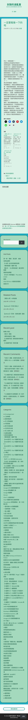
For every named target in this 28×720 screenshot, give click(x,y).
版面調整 (6, 658)
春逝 (5, 279)
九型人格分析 (7, 513)
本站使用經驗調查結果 (10, 651)
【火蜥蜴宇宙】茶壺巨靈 (11, 343)
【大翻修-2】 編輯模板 (10, 588)
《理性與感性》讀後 (9, 336)
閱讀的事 (7, 696)
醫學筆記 (7, 693)
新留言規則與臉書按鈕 (10, 644)
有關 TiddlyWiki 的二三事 (11, 539)
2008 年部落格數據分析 (11, 606)
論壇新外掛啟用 (8, 677)
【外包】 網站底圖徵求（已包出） (14, 581)
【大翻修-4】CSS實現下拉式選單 (13, 593)
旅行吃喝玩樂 (9, 426)
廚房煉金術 (8, 419)
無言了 (8, 176)
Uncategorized (9, 414)
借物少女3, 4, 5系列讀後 (12, 360)
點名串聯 (7, 572)
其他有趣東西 (10, 173)
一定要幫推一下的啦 (9, 509)
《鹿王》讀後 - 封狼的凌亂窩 (13, 358)
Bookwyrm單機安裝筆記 (11, 611)
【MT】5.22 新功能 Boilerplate (13, 459)
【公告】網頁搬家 (9, 579)
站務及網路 (8, 433)
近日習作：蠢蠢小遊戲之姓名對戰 (13, 562)
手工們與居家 (9, 421)
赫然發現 (6, 679)
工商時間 (7, 416)
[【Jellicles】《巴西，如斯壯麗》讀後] (8, 158)
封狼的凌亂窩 (14, 4)
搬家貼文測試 (7, 634)
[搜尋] (21, 242)
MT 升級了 (7, 621)
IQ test (6, 495)
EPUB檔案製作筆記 (9, 616)
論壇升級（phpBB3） (10, 674)
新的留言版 (7, 646)
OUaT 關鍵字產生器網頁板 (11, 500)
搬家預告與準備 (8, 637)
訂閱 (23, 716)
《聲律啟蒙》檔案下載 (10, 266)
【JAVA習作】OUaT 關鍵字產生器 (13, 439)
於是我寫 (7, 423)
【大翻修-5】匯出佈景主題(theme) (14, 595)
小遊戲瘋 (6, 530)
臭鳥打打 (6, 284)
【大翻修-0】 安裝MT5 (10, 584)
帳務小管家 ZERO (9, 535)
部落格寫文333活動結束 (11, 684)
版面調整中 (7, 660)
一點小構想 (7, 511)
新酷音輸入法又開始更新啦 (11, 537)
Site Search (7, 239)
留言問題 (6, 663)
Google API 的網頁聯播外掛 (12, 488)
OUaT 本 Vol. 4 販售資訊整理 (12, 281)
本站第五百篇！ (8, 653)
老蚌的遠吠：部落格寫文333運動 (13, 668)
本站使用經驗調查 (9, 649)
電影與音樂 (8, 698)
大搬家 (5, 627)
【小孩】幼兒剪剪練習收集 (11, 263)
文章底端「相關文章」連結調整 (13, 642)
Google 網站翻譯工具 (10, 490)
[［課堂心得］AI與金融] (8, 141)
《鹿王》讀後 (7, 334)
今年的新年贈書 (8, 516)
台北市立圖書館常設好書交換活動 (13, 523)
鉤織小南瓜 (7, 331)
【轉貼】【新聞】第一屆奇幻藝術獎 (14, 470)
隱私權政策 (14, 709)
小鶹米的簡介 (7, 532)
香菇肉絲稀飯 (7, 272)
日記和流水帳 (9, 428)
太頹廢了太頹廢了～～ (10, 525)
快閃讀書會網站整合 (9, 630)
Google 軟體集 (8, 493)
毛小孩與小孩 (9, 431)
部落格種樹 (7, 565)
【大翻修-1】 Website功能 (11, 586)
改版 (5, 639)
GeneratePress (14, 717)
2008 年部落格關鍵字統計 (11, 609)
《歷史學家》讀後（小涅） (13, 178)
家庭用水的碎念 (8, 528)
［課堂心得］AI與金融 (10, 298)
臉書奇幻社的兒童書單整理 (11, 560)
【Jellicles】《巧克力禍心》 (11, 306)
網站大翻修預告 (8, 665)
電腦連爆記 (7, 569)
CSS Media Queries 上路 (11, 614)
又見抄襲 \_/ (7, 521)
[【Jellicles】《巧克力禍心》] (18, 141)
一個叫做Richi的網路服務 (11, 506)
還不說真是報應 (8, 681)
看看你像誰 (7, 553)
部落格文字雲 (7, 686)
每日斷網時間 (7, 544)
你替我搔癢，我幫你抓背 (11, 518)
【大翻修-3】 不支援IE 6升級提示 (13, 591)
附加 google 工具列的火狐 (11, 567)
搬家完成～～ (7, 632)
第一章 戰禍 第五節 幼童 (12, 259)
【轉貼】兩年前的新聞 (10, 477)
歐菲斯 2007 (7, 542)
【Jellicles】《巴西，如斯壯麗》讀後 (14, 314)
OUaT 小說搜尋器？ (9, 497)
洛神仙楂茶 (7, 261)
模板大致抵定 (7, 656)
